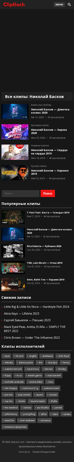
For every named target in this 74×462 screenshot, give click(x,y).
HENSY (66, 362)
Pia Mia (9, 394)
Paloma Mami (51, 388)
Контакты (24, 451)
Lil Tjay (8, 375)
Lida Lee (49, 368)
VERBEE (27, 407)
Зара (55, 414)
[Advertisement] (37, 50)
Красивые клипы (40, 125)
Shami (21, 401)
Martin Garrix (35, 375)
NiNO (50, 381)
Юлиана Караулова (16, 426)
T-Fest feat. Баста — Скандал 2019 (48, 212)
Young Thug (29, 414)
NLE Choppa (11, 388)
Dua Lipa (52, 362)
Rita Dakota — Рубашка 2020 (44, 246)
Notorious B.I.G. (31, 388)
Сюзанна (45, 420)
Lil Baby (62, 368)
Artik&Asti (47, 356)
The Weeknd (11, 407)
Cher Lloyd (64, 356)
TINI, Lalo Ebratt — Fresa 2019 (44, 262)
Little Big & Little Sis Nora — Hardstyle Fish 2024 (36, 307)
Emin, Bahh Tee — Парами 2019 (45, 279)
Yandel (58, 407)
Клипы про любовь (41, 104)
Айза (44, 414)
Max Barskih (54, 375)
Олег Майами (27, 420)
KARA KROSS (33, 368)
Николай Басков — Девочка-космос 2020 (50, 111)
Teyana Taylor (38, 401)
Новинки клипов (40, 145)
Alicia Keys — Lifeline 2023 (21, 313)
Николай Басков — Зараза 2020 (49, 131)
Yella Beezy (11, 414)
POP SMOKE (24, 394)
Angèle (33, 356)
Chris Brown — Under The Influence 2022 (32, 338)
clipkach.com (17, 441)
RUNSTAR (53, 394)
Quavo (39, 394)
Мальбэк (9, 420)
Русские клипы (39, 166)
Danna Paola (26, 362)
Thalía (54, 401)
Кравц (67, 414)
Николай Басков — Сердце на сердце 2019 (49, 151)
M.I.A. (19, 375)
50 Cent (19, 356)
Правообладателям (44, 451)
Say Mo (9, 401)
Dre (40, 362)
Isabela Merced (13, 368)
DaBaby (9, 362)
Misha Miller (36, 381)
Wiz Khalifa (43, 407)
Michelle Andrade (14, 381)
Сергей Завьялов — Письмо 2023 (27, 320)
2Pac (7, 356)
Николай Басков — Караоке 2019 (50, 172)
